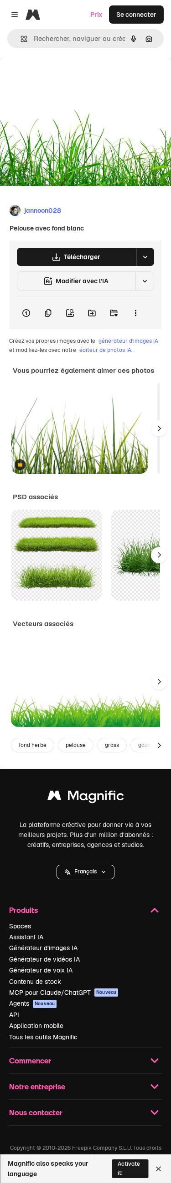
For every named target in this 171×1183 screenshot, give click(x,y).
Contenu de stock (35, 981)
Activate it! (129, 1168)
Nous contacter (35, 1112)
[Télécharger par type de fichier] (145, 257)
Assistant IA (26, 937)
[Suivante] (159, 428)
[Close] (158, 1168)
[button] (85, 872)
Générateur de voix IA (41, 970)
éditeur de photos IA (105, 350)
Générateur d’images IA (43, 948)
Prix (96, 14)
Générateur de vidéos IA (44, 959)
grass (112, 745)
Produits (23, 910)
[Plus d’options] (135, 313)
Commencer (30, 1060)
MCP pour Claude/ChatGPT (62, 992)
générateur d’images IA (128, 341)
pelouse (76, 745)
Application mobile (36, 1026)
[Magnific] (85, 798)
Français (85, 871)
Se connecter (136, 14)
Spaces (20, 926)
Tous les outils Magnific (43, 1037)
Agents (32, 1003)
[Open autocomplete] (20, 38)
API (14, 1015)
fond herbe (33, 745)
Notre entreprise (37, 1086)
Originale (60, 78)
